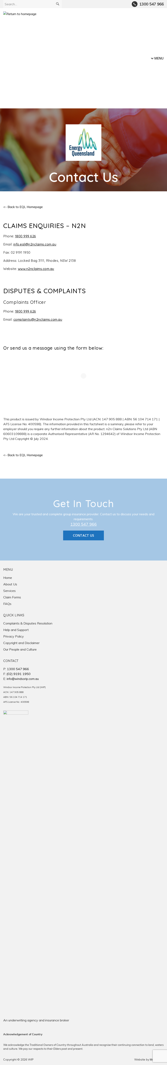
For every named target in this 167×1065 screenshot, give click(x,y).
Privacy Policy (13, 636)
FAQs (7, 604)
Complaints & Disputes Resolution (27, 623)
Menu (159, 58)
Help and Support (16, 630)
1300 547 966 (83, 524)
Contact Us (83, 535)
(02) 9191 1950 (19, 674)
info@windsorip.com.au (23, 679)
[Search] (57, 4)
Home (7, 578)
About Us (10, 584)
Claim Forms (12, 597)
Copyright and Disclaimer (21, 643)
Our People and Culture (20, 649)
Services (9, 591)
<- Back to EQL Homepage (23, 207)
